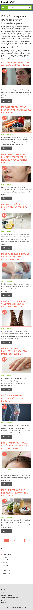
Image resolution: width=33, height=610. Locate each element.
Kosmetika (5, 560)
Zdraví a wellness (7, 554)
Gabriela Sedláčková (7, 87)
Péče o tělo (6, 565)
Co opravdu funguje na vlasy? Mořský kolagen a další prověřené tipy (14, 304)
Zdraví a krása (6, 570)
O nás (2, 592)
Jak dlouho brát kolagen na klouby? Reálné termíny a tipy (16, 207)
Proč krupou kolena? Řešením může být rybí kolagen (12, 398)
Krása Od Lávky (8, 2)
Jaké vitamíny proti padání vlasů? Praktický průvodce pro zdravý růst (15, 445)
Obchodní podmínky (6, 595)
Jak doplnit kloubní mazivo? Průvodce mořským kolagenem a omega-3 (16, 257)
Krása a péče (6, 551)
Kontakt (3, 603)
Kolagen (5, 562)
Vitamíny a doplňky (8, 568)
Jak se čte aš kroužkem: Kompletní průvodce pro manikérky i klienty (14, 351)
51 (27, 541)
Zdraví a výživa (6, 573)
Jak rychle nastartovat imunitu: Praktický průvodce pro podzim (16, 110)
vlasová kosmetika (7, 576)
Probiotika (5, 557)
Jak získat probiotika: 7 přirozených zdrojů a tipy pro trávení (14, 493)
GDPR (3, 600)
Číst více (6, 101)
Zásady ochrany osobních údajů (10, 597)
